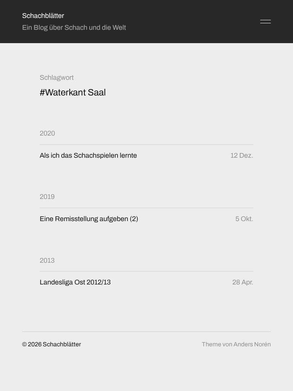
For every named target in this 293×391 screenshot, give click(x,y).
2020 (47, 133)
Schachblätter (43, 15)
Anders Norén (252, 344)
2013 (47, 260)
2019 (47, 196)
